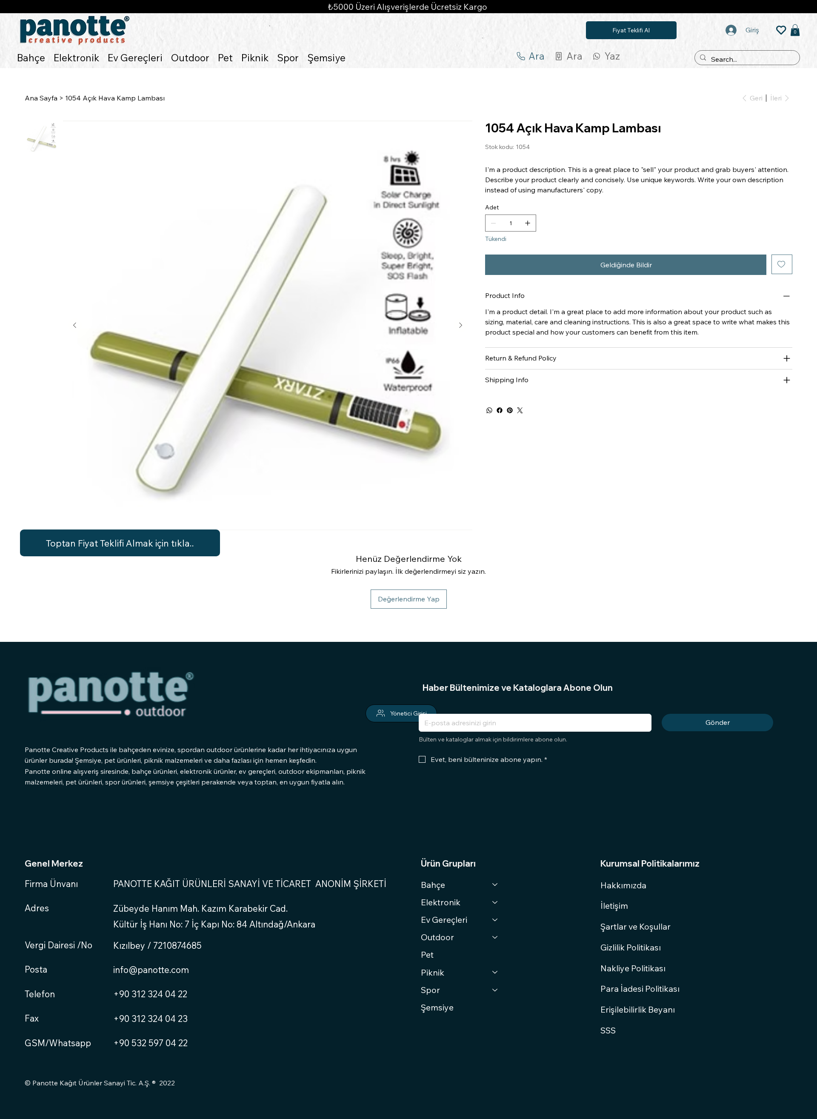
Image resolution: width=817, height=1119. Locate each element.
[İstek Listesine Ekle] (781, 264)
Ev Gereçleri (444, 919)
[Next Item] (461, 325)
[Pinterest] (510, 410)
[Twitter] (520, 410)
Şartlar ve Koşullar (635, 926)
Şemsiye (437, 1007)
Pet (427, 954)
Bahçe (433, 884)
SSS (608, 1030)
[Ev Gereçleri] (495, 919)
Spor (430, 989)
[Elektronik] (495, 902)
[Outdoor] (495, 937)
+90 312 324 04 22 (150, 993)
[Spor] (495, 990)
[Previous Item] (75, 325)
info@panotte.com (151, 969)
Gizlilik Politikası (630, 947)
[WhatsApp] (489, 410)
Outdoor (437, 937)
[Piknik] (495, 972)
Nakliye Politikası (633, 968)
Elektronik (440, 902)
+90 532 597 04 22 (150, 1042)
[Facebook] (499, 410)
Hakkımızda (623, 885)
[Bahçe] (495, 884)
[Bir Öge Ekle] (527, 223)
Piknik (432, 972)
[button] (795, 30)
